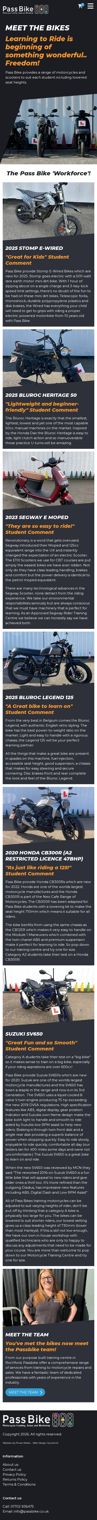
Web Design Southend (45, 1442)
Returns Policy (15, 1479)
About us (10, 1464)
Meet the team (23, 1392)
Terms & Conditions (19, 1484)
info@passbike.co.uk (31, 1511)
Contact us (12, 1469)
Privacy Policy (14, 1474)
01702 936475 (22, 1506)
